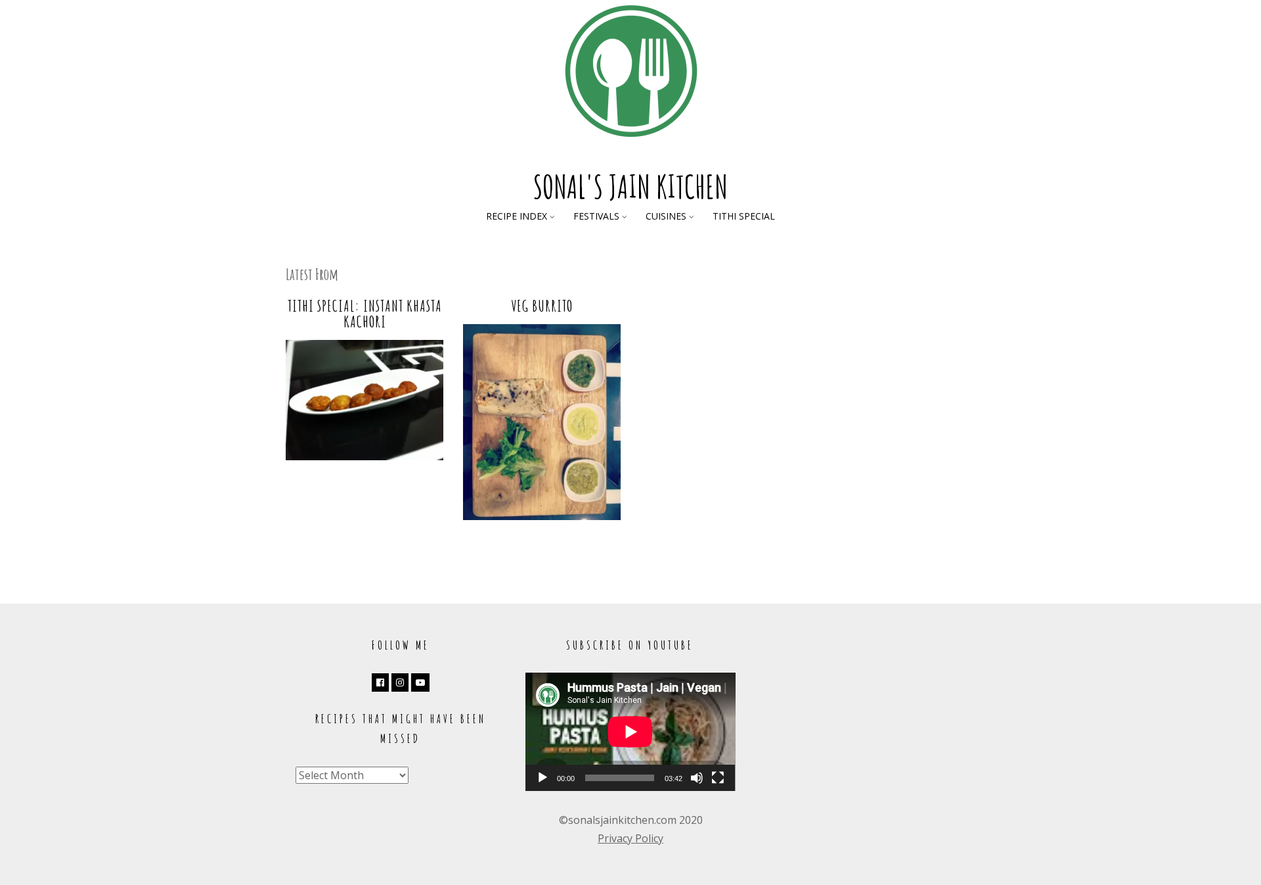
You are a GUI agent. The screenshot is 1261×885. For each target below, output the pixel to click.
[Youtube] (420, 682)
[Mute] (696, 777)
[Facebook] (380, 682)
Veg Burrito (542, 306)
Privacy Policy (630, 838)
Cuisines (666, 216)
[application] (630, 732)
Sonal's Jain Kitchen (630, 186)
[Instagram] (400, 682)
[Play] (542, 777)
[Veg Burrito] (542, 516)
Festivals (596, 216)
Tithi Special (744, 216)
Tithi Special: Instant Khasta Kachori (365, 313)
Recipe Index (516, 216)
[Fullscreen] (717, 777)
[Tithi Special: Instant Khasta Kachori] (364, 456)
